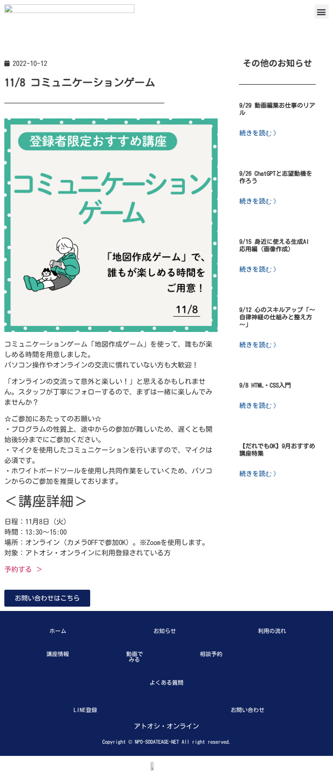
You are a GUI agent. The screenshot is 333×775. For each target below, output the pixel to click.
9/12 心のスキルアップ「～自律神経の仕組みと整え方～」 (277, 317)
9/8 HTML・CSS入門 (265, 385)
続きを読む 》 (259, 132)
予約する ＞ (23, 569)
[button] (321, 11)
